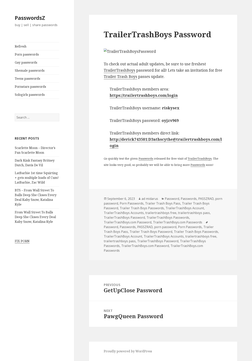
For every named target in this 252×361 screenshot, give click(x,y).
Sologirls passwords (30, 94)
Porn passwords (27, 54)
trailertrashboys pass (194, 213)
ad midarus (150, 198)
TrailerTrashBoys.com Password (127, 222)
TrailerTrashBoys (119, 70)
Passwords (146, 158)
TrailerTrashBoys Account (185, 208)
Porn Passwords (132, 203)
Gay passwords (26, 62)
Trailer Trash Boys (120, 76)
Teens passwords (27, 78)
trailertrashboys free (160, 213)
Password (172, 198)
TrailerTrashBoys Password (124, 217)
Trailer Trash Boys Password (151, 231)
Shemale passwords (29, 70)
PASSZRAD (206, 198)
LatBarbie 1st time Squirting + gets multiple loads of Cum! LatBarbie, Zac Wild (37, 178)
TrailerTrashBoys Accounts (124, 213)
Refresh (20, 46)
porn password (165, 227)
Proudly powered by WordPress (128, 351)
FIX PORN (22, 241)
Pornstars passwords (30, 86)
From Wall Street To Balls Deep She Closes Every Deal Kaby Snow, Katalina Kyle (35, 217)
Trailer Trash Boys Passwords (142, 208)
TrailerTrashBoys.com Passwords (177, 222)
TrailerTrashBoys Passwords (167, 217)
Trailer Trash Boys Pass (162, 203)
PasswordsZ (30, 17)
